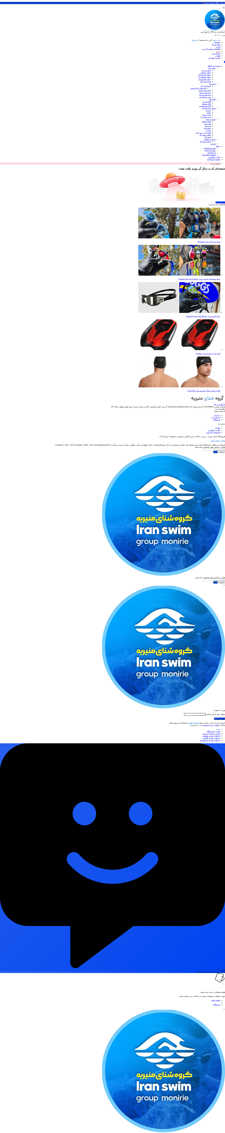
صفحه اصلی (220, 202)
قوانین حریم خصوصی (210, 725)
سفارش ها (216, 45)
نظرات (217, 56)
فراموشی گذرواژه (213, 432)
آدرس (218, 47)
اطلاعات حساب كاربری (211, 49)
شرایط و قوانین (194, 723)
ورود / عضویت (219, 719)
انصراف (221, 452)
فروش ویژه (215, 164)
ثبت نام (195, 40)
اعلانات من (216, 53)
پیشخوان (217, 42)
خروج (218, 51)
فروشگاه (216, 420)
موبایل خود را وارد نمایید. (215, 714)
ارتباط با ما (216, 417)
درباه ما (217, 415)
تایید (215, 452)
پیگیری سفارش (214, 58)
